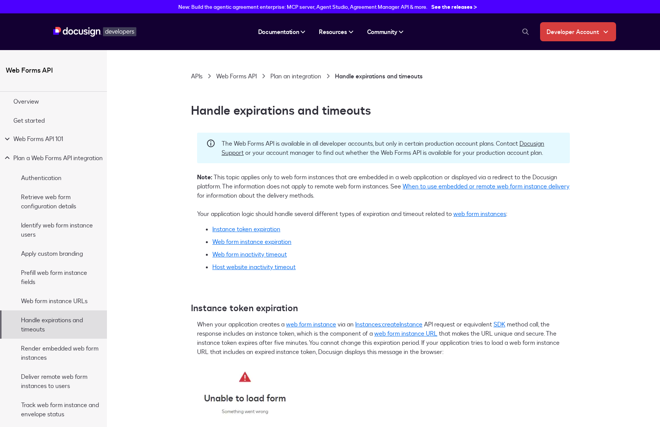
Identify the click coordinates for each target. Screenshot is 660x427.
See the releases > (454, 6)
